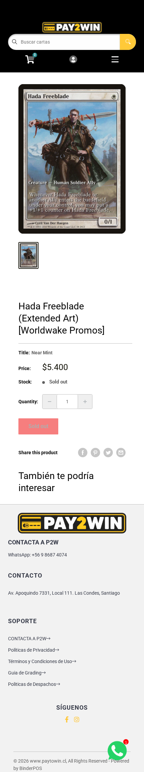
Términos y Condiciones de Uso (40, 661)
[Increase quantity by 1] (85, 402)
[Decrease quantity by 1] (50, 402)
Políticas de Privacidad (31, 650)
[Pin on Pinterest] (95, 452)
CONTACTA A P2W (27, 638)
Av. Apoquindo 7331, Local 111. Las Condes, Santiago (64, 593)
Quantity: (28, 401)
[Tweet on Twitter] (108, 452)
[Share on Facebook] (82, 452)
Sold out (38, 426)
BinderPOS (30, 768)
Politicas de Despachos (32, 684)
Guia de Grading (25, 672)
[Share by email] (121, 452)
